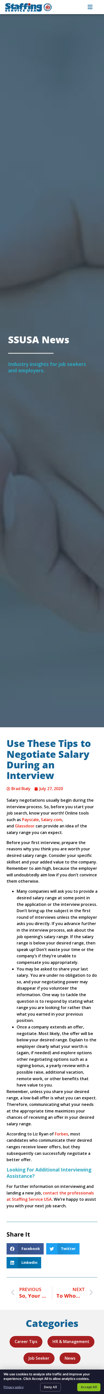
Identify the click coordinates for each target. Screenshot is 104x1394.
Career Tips (26, 1341)
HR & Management (71, 1341)
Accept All (89, 1387)
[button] (25, 1248)
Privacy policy (14, 1387)
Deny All (50, 1387)
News (70, 1358)
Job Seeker (39, 1358)
